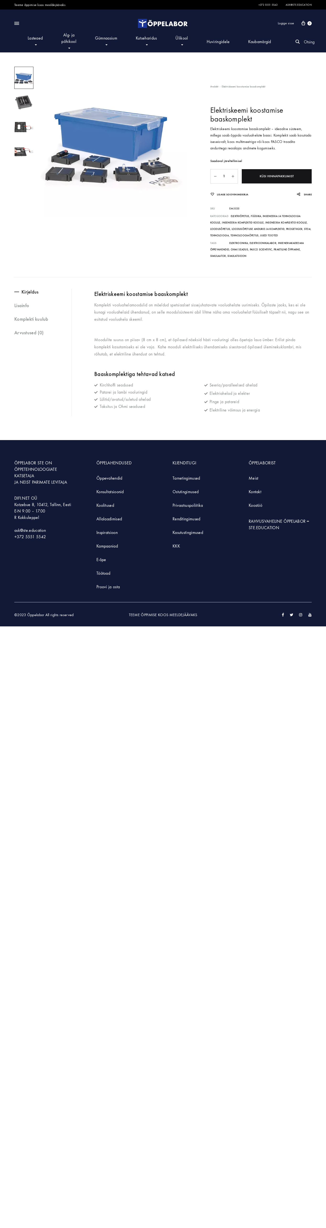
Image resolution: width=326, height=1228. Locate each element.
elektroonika (238, 243)
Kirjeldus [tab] (30, 292)
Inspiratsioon (107, 532)
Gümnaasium (106, 38)
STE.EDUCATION (264, 527)
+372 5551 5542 (268, 4)
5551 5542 (35, 536)
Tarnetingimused (186, 478)
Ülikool (181, 38)
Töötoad (103, 573)
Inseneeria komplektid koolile (243, 222)
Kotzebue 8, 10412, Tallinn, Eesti (42, 504)
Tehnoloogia (219, 235)
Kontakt (255, 491)
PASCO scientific (261, 249)
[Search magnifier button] (297, 41)
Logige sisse (286, 23)
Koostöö (255, 505)
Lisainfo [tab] (21, 305)
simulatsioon (237, 256)
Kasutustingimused (188, 532)
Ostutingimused (186, 491)
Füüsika (256, 216)
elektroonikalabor (263, 243)
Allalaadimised (109, 519)
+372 (19, 536)
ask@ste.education (299, 4)
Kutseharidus (146, 38)
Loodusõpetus (220, 229)
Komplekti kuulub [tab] (31, 319)
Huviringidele (218, 41)
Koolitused (105, 505)
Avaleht (214, 86)
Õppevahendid (109, 478)
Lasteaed (35, 38)
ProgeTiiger (294, 229)
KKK (176, 546)
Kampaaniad (107, 546)
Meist (253, 478)
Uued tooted (269, 235)
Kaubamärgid (259, 41)
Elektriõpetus (240, 216)
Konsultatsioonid (110, 491)
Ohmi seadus (239, 249)
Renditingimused (186, 519)
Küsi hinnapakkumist (277, 176)
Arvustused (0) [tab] (28, 332)
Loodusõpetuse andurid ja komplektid (258, 229)
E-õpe (101, 559)
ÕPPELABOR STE (29, 463)
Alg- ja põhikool (68, 38)
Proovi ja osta (108, 586)
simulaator (218, 256)
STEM (307, 229)
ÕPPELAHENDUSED (113, 463)
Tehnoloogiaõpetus (245, 235)
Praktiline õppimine (287, 249)
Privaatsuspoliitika (188, 505)
